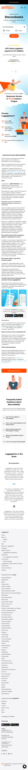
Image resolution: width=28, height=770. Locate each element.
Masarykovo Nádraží (6, 691)
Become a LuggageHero (7, 546)
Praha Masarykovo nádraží (8, 591)
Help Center (4, 555)
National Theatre (5, 626)
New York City (5, 708)
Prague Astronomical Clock (8, 669)
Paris (2, 710)
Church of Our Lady (6, 604)
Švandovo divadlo (6, 586)
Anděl (2, 658)
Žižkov (3, 582)
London (3, 705)
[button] (24, 766)
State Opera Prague (6, 597)
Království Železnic (6, 577)
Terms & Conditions (6, 568)
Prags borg (4, 665)
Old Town (4, 671)
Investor (5, 539)
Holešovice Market (6, 628)
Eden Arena (4, 678)
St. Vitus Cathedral (6, 639)
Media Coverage (7, 561)
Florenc (3, 685)
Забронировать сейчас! (14, 370)
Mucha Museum (5, 623)
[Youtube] (9, 754)
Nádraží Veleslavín (6, 654)
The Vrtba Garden (6, 615)
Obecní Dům (4, 599)
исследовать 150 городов (7, 716)
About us (3, 537)
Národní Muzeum (5, 645)
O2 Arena (3, 680)
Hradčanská (4, 652)
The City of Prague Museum (8, 610)
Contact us (4, 750)
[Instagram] (6, 754)
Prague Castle (5, 584)
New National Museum (7, 612)
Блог (2, 544)
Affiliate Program (5, 550)
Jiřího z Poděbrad (6, 588)
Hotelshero (4, 548)
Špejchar (3, 650)
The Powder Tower (6, 661)
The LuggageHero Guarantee (10, 557)
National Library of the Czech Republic (11, 593)
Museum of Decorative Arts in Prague (11, 608)
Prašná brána (4, 634)
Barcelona (4, 701)
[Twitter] (4, 754)
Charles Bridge (5, 641)
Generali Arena (5, 676)
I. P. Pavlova (4, 647)
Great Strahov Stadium (7, 619)
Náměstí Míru (4, 580)
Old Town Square (5, 674)
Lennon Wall (4, 636)
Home (3, 535)
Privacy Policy (4, 565)
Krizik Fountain (5, 606)
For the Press (4, 559)
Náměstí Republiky (6, 689)
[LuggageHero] (7, 8)
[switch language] (21, 7)
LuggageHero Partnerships (10, 552)
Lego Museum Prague (7, 601)
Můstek (3, 687)
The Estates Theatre (6, 617)
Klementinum (4, 667)
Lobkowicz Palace (6, 621)
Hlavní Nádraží (5, 693)
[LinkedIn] (11, 754)
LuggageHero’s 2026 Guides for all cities (11, 563)
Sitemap (3, 570)
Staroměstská (5, 682)
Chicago (3, 703)
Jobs (4, 541)
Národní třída (4, 656)
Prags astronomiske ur (7, 663)
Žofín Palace (4, 595)
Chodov (3, 643)
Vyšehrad (3, 632)
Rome (3, 712)
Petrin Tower (4, 630)
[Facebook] (2, 754)
